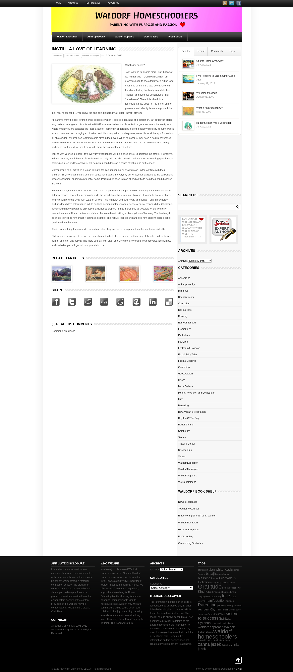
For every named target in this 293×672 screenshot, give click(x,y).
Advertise (113, 3)
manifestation (215, 600)
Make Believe (185, 386)
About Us (73, 3)
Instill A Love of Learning (84, 49)
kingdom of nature (221, 592)
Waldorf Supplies (124, 36)
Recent (201, 51)
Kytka (233, 592)
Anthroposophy (96, 36)
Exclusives (57, 56)
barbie (226, 574)
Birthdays (183, 290)
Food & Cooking (187, 361)
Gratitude (210, 586)
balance (219, 574)
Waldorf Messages (90, 56)
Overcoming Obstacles (190, 543)
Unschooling (185, 450)
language (202, 596)
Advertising (184, 278)
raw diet (238, 605)
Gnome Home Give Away (209, 61)
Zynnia (225, 645)
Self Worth (220, 614)
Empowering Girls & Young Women (197, 515)
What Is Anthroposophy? (209, 108)
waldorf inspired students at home (214, 640)
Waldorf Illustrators (188, 522)
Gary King (216, 582)
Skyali (238, 668)
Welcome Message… (207, 93)
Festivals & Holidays (189, 348)
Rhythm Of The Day (188, 418)
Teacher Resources (188, 508)
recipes (203, 609)
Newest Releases (187, 502)
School (211, 614)
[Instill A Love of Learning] (86, 103)
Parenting (183, 405)
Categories (156, 583)
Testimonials (93, 3)
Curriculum (184, 303)
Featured (183, 341)
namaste (230, 601)
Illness (181, 380)
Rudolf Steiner (72, 56)
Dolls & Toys (151, 36)
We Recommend (187, 482)
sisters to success (218, 616)
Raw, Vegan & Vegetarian (192, 411)
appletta (235, 570)
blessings (205, 578)
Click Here (57, 611)
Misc (180, 399)
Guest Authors (185, 373)
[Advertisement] (208, 165)
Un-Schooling (185, 536)
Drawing (182, 316)
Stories (182, 437)
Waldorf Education (67, 36)
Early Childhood (187, 322)
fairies (215, 578)
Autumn (201, 574)
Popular (186, 51)
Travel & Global (186, 443)
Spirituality (184, 431)
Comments (217, 51)
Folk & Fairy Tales (187, 354)
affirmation (203, 570)
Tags (232, 51)
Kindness (205, 592)
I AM (239, 588)
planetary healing (225, 605)
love (226, 595)
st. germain (216, 623)
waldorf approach (210, 627)
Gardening (184, 367)
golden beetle (228, 582)
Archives (183, 261)
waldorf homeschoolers (217, 634)
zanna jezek (209, 644)
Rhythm (215, 609)
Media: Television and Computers (196, 392)
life (208, 596)
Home (58, 3)
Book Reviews (186, 297)
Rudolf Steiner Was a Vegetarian (214, 122)
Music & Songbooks (189, 529)
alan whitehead (219, 569)
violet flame (228, 623)
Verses (182, 456)
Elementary (184, 329)
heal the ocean (229, 588)
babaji (210, 574)
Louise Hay (215, 596)
